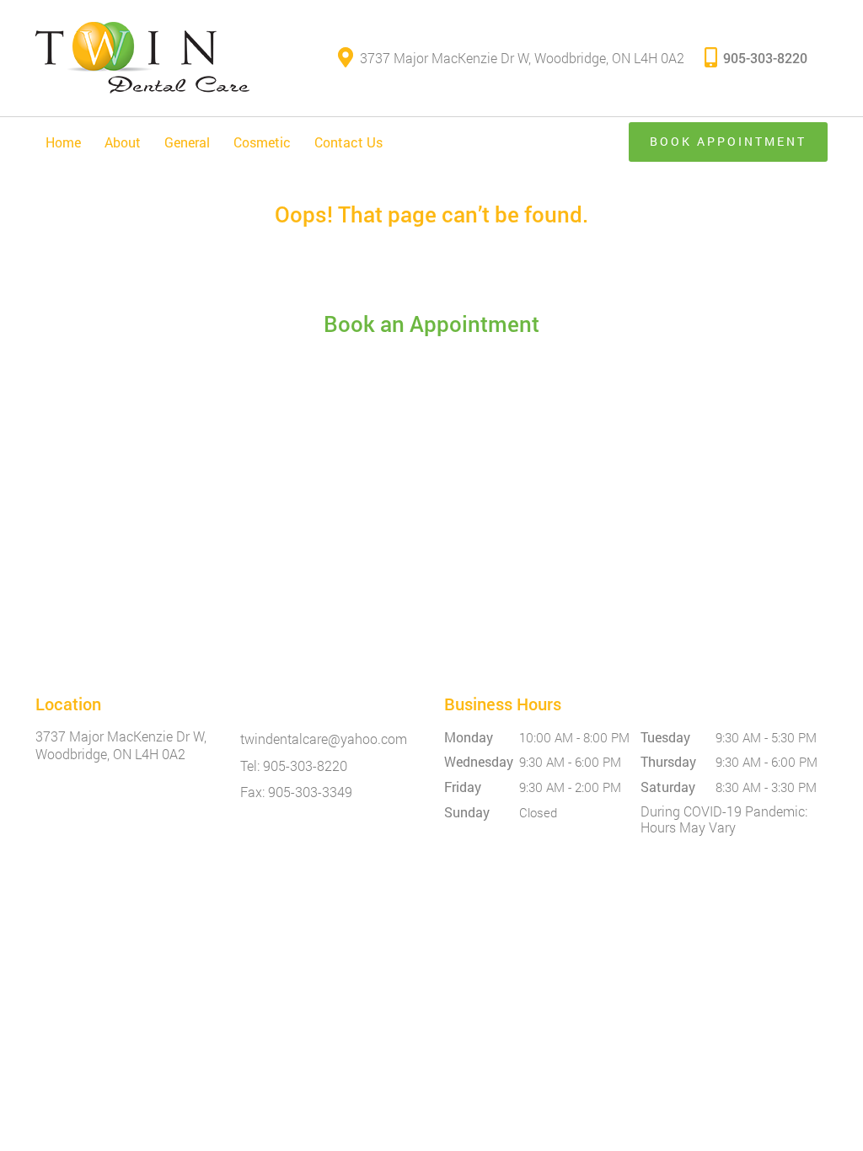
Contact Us (348, 142)
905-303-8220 (765, 58)
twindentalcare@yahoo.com (323, 739)
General (187, 142)
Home (63, 142)
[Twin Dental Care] (142, 58)
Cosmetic (262, 142)
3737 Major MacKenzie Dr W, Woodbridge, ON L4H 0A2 (522, 58)
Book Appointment (728, 141)
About (123, 142)
